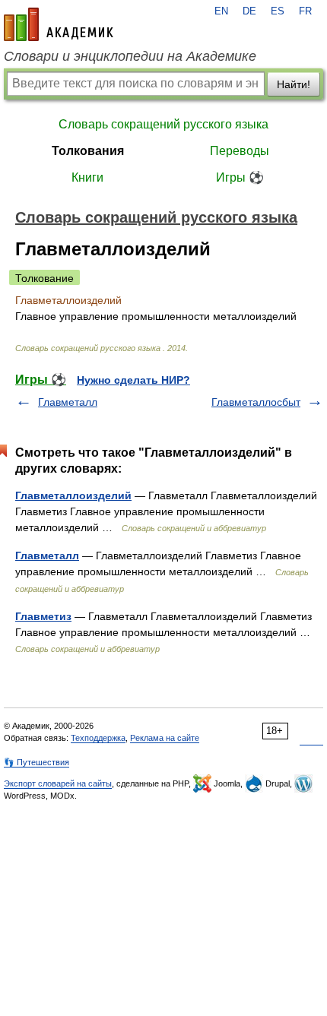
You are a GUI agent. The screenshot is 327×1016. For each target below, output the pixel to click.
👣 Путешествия (36, 762)
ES (277, 11)
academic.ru (58, 24)
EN (221, 11)
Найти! (293, 84)
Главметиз (43, 616)
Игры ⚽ (240, 177)
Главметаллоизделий (73, 495)
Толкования (88, 150)
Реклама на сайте (164, 737)
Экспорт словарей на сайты (58, 783)
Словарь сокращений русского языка (163, 124)
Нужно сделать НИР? (133, 380)
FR (305, 11)
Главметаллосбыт (255, 402)
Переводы (239, 150)
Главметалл (67, 402)
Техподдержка (98, 737)
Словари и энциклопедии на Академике (130, 56)
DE (249, 11)
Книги (87, 177)
